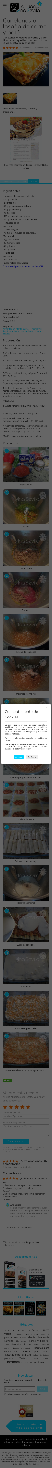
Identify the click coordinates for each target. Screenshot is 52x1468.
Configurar (32, 757)
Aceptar (18, 757)
